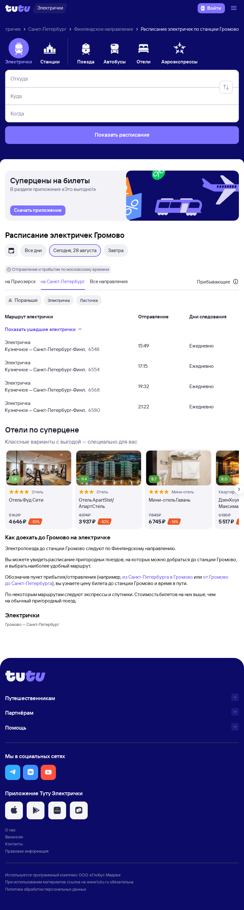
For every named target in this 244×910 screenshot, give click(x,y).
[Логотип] (17, 8)
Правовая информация (27, 851)
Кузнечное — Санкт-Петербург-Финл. (45, 349)
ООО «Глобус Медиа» (100, 874)
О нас (10, 829)
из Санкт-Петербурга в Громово (157, 577)
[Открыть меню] (234, 8)
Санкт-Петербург (47, 29)
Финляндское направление (103, 29)
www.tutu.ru (98, 881)
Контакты (14, 843)
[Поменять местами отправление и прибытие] (226, 87)
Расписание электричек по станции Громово (190, 29)
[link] (37, 210)
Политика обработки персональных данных (45, 889)
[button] (12, 772)
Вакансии (14, 836)
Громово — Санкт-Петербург (32, 624)
